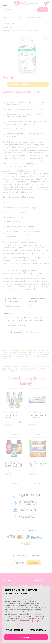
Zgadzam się (26, 637)
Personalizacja (38, 630)
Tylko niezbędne (14, 630)
